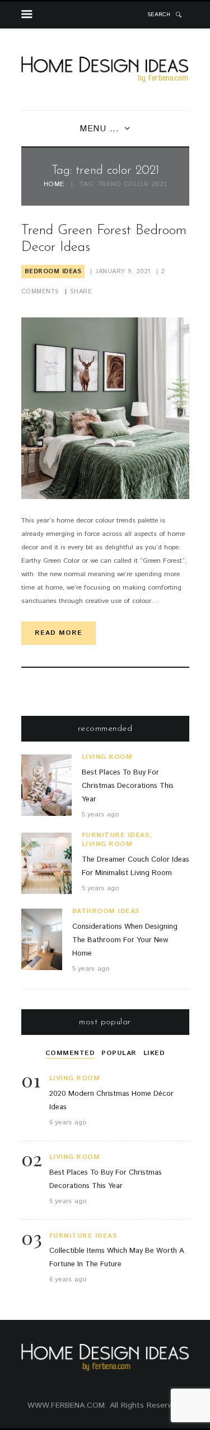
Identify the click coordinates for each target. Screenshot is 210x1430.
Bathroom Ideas (106, 911)
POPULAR (119, 1053)
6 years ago (68, 1122)
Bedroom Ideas (53, 271)
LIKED (154, 1053)
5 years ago (100, 814)
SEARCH (158, 14)
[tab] (70, 1053)
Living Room (107, 757)
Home (54, 184)
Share (81, 291)
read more (58, 633)
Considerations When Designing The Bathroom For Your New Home (125, 940)
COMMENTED (70, 1053)
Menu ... (99, 128)
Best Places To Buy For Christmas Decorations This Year (128, 786)
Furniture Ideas (116, 835)
